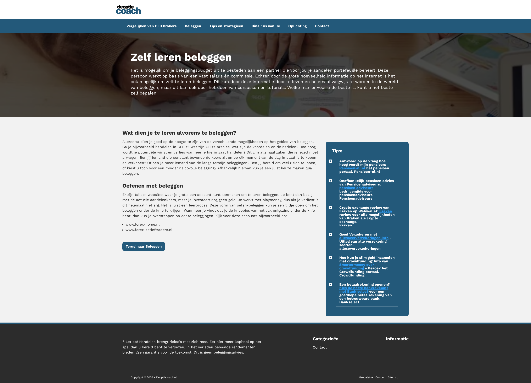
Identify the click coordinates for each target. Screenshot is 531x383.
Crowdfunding (351, 275)
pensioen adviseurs (356, 188)
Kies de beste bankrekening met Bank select (364, 289)
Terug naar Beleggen (144, 246)
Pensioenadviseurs (355, 198)
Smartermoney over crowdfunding (356, 266)
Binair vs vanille (266, 26)
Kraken (385, 211)
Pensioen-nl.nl (352, 168)
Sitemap (393, 377)
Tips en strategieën (226, 26)
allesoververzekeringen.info (364, 238)
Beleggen (193, 26)
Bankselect (349, 302)
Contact (322, 26)
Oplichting (297, 26)
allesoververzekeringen (360, 248)
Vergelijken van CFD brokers (152, 26)
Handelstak (366, 377)
